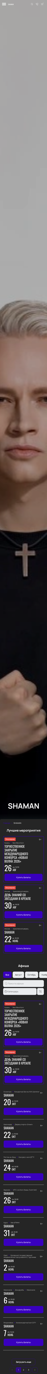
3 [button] (28, 1370)
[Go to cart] (42, 4)
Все (7, 974)
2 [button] (23, 1370)
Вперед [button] (34, 1369)
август (18, 974)
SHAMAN (11, 4)
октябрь (31, 974)
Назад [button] (12, 1369)
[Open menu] (4, 4)
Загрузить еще (23, 1361)
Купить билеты (23, 877)
